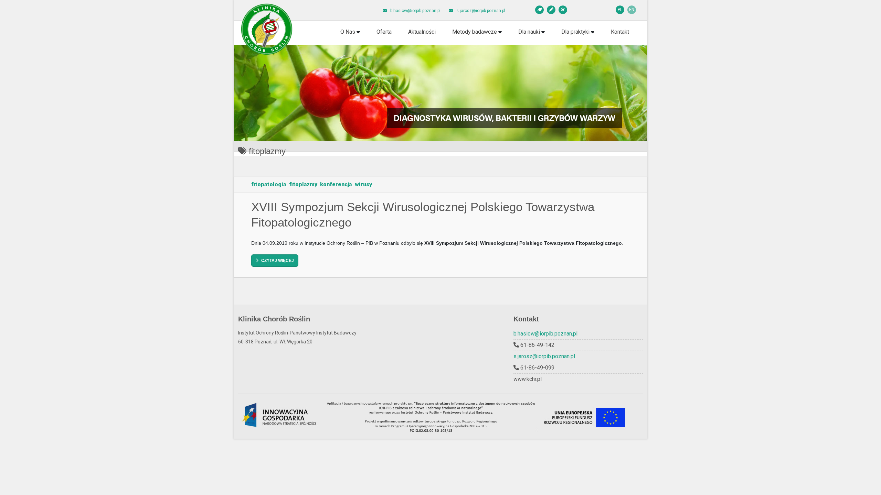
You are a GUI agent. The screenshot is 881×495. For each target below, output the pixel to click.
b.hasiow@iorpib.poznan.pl (545, 333)
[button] (350, 32)
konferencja (336, 184)
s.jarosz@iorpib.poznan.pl (544, 356)
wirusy (363, 184)
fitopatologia (268, 184)
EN (631, 9)
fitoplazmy (303, 184)
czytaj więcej (277, 260)
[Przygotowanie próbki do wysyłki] (539, 10)
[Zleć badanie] (551, 10)
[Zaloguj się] (563, 10)
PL (620, 9)
